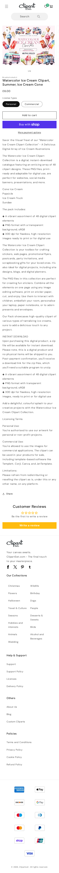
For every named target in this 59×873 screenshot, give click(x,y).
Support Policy (15, 671)
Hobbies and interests (15, 624)
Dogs (33, 600)
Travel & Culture (17, 608)
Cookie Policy (14, 757)
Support (11, 664)
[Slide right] (36, 71)
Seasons (13, 615)
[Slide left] (22, 71)
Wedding (13, 641)
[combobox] (29, 16)
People (34, 608)
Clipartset (24, 867)
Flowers (12, 593)
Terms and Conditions (19, 742)
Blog (9, 714)
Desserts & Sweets (36, 617)
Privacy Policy (14, 749)
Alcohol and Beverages (37, 636)
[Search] (38, 16)
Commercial (32, 104)
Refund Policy (14, 764)
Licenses (12, 678)
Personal (11, 104)
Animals (12, 634)
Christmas (14, 585)
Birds (33, 626)
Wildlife (34, 585)
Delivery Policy (15, 686)
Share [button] (9, 493)
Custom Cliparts (16, 721)
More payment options (29, 132)
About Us (12, 706)
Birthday (35, 593)
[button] (6, 6)
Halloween (14, 600)
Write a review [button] (29, 525)
